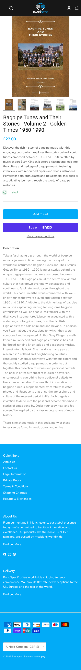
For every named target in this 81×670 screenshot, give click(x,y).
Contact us (10, 468)
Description (11, 248)
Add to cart (40, 214)
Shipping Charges (15, 493)
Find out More (12, 544)
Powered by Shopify (34, 656)
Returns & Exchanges (17, 499)
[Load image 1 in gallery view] (40, 56)
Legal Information (14, 474)
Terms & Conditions (16, 486)
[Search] (13, 8)
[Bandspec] (40, 8)
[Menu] (4, 8)
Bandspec (17, 656)
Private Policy (12, 480)
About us (9, 462)
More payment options (40, 236)
